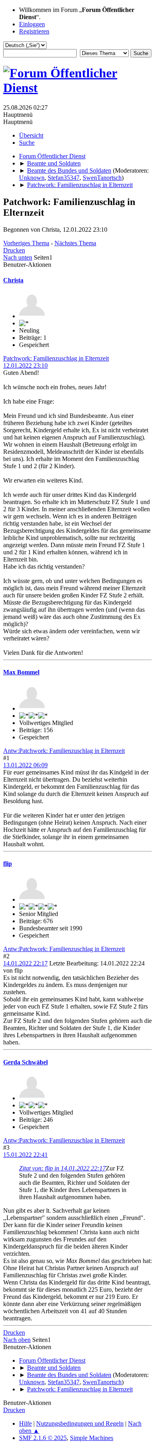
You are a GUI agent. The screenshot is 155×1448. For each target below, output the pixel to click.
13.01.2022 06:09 (25, 765)
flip (7, 863)
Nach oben (17, 1339)
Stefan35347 (63, 177)
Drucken (14, 250)
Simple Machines (91, 1437)
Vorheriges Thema (26, 243)
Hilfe (25, 1423)
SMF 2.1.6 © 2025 (43, 1437)
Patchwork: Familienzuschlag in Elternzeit (56, 358)
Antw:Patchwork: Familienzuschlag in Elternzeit (64, 750)
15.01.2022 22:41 (25, 1154)
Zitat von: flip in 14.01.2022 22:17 (62, 1168)
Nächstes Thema (75, 243)
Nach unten (17, 257)
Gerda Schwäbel (25, 1062)
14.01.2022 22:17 (25, 963)
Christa (13, 280)
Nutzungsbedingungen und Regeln (80, 1423)
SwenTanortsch (102, 177)
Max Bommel (21, 672)
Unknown (32, 177)
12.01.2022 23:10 (25, 365)
